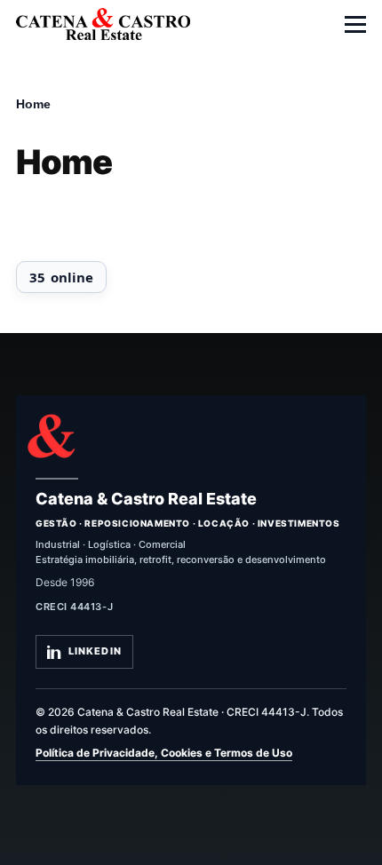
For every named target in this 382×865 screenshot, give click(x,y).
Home (33, 104)
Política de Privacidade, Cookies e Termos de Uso (164, 752)
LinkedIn (95, 651)
